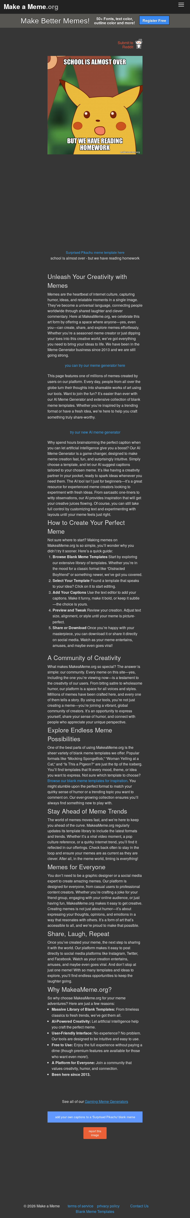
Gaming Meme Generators (106, 1101)
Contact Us (139, 1206)
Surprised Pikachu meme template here (95, 252)
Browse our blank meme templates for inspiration (87, 780)
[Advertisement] (35, 125)
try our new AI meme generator (95, 432)
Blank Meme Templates (95, 1211)
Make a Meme (31, 6)
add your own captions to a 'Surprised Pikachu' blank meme (95, 1117)
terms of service (80, 1206)
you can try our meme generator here (95, 365)
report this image (95, 1133)
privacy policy (108, 1206)
